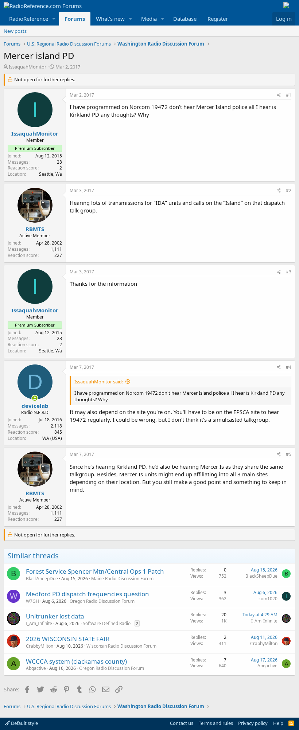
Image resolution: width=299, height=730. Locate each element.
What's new (110, 18)
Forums (75, 18)
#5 (288, 454)
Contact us (181, 723)
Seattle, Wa (50, 174)
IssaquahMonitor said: (98, 381)
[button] (54, 19)
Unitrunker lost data (55, 616)
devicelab (35, 405)
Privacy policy (253, 723)
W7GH (32, 601)
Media (149, 18)
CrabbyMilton (39, 646)
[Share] (278, 95)
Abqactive (36, 668)
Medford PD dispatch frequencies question (87, 594)
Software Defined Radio (107, 623)
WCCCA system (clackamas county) (76, 661)
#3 (288, 272)
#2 (288, 190)
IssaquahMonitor (27, 66)
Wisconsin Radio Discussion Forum (121, 646)
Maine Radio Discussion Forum (122, 578)
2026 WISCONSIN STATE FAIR (68, 639)
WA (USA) (52, 438)
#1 (288, 95)
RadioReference (28, 18)
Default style (24, 723)
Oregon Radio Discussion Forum (102, 601)
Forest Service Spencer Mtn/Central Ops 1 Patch (95, 571)
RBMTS (35, 229)
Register (217, 18)
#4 (288, 367)
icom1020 (267, 599)
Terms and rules (216, 723)
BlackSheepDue (42, 578)
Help (278, 723)
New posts (15, 31)
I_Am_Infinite (39, 623)
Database (185, 18)
